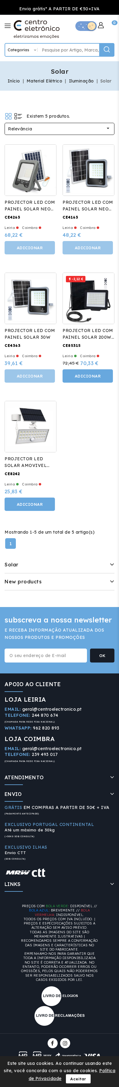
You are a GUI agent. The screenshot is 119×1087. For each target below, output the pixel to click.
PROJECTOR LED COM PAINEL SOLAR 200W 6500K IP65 (88, 337)
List (18, 116)
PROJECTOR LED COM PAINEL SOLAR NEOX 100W (30, 209)
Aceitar (78, 1078)
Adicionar (30, 247)
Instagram (66, 1043)
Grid (8, 116)
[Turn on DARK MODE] (86, 26)
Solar (12, 565)
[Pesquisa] (106, 50)
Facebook (53, 1043)
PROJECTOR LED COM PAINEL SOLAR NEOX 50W (88, 209)
